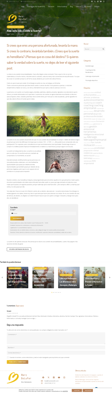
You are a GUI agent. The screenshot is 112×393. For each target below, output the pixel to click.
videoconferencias (96, 158)
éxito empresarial (90, 162)
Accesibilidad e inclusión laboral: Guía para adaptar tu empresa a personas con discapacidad (43, 278)
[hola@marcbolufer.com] (42, 381)
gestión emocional (90, 128)
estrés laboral (87, 121)
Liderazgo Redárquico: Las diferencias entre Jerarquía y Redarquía (68, 281)
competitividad (100, 108)
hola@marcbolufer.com (51, 381)
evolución (93, 121)
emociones (87, 119)
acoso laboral (91, 92)
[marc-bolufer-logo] (19, 377)
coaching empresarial (93, 107)
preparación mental (91, 150)
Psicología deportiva (91, 80)
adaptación (99, 95)
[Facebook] (91, 1)
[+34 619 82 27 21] (42, 383)
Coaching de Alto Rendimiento (90, 71)
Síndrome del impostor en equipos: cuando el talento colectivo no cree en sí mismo (89, 376)
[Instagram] (103, 1)
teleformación (89, 155)
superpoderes (98, 153)
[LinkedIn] (97, 1)
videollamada (87, 161)
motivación (89, 145)
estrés (103, 119)
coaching (88, 105)
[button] (46, 6)
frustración (91, 124)
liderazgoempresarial (95, 139)
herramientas (90, 131)
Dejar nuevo (20, 305)
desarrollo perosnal (94, 112)
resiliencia (88, 153)
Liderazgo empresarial (92, 76)
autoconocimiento (94, 100)
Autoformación (89, 103)
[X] (94, 1)
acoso (85, 92)
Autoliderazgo (89, 66)
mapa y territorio (87, 142)
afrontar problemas (91, 97)
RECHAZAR (88, 390)
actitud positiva (90, 94)
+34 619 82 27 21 (50, 383)
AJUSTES (65, 391)
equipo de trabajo (97, 119)
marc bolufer (96, 142)
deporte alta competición (88, 111)
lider (85, 137)
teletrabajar (97, 155)
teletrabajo (88, 158)
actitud (98, 92)
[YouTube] (100, 1)
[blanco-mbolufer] (17, 19)
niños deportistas (99, 145)
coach (99, 102)
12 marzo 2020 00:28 (12, 313)
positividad (99, 148)
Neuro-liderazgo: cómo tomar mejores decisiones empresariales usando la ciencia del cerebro (89, 381)
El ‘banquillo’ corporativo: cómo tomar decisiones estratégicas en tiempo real (17, 278)
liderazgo (92, 137)
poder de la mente (89, 148)
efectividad (97, 116)
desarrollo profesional (93, 115)
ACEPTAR (76, 390)
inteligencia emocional (94, 134)
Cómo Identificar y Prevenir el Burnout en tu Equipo (93, 281)
